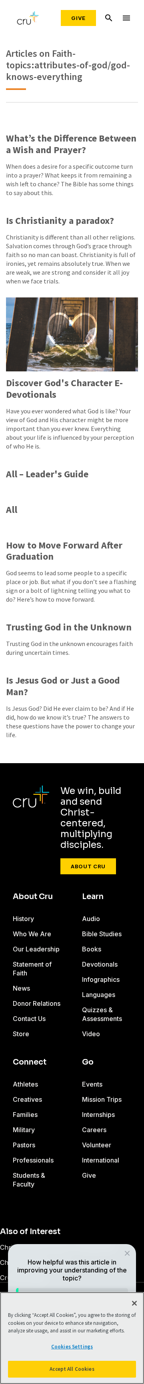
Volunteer (96, 1145)
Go (88, 1062)
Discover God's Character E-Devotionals (64, 389)
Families (25, 1115)
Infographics (101, 979)
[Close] (134, 1303)
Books (91, 949)
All (11, 510)
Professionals (33, 1160)
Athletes (25, 1084)
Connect (29, 1062)
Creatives (27, 1099)
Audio (91, 919)
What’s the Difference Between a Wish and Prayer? (71, 144)
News (21, 988)
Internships (98, 1115)
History (23, 919)
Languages (98, 995)
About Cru (88, 866)
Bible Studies (102, 934)
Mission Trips (102, 1099)
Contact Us (29, 1019)
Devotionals (100, 964)
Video (91, 1034)
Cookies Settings (72, 1346)
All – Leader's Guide (47, 474)
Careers (94, 1130)
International (100, 1160)
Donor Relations (36, 1003)
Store (21, 1034)
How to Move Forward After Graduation (64, 551)
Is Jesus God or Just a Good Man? (63, 686)
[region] (72, 1338)
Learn (93, 896)
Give (78, 18)
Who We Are (32, 934)
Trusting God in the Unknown (69, 627)
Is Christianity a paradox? (60, 221)
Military (24, 1130)
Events (92, 1084)
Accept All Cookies (72, 1369)
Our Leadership (36, 949)
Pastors (24, 1145)
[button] (127, 1253)
